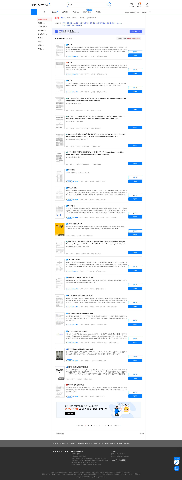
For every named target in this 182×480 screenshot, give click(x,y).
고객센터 (122, 460)
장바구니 (135, 52)
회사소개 (55, 443)
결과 (71, 170)
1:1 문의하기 (115, 460)
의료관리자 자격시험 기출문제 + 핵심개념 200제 (136, 12)
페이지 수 (74, 18)
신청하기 (142, 433)
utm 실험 (75, 23)
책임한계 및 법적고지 (123, 443)
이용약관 (73, 443)
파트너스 (76, 12)
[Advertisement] (154, 48)
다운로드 (135, 55)
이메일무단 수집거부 (97, 443)
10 (111, 425)
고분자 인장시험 (84, 23)
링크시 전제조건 (110, 443)
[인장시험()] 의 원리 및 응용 (80, 277)
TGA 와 (72, 188)
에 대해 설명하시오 (76, 385)
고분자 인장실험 (100, 23)
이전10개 (80, 425)
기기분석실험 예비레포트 (78, 367)
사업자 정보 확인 (93, 462)
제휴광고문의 (64, 443)
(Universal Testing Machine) (80, 349)
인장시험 (92, 23)
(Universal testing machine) (80, 295)
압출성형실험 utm (77, 25)
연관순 (62, 18)
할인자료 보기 (92, 18)
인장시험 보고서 (111, 23)
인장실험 (69, 23)
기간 (57, 18)
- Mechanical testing (77, 331)
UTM (63, 23)
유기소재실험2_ (75, 224)
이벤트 (98, 12)
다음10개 (116, 425)
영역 (68, 18)
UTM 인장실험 (66, 25)
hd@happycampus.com (122, 456)
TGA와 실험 (74, 260)
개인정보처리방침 (83, 443)
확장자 (82, 18)
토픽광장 (65, 12)
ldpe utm (119, 23)
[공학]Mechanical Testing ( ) (80, 313)
